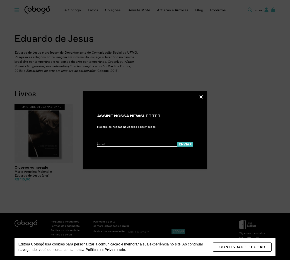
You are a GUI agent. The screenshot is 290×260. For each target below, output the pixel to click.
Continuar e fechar (242, 247)
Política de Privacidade (105, 250)
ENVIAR (185, 144)
